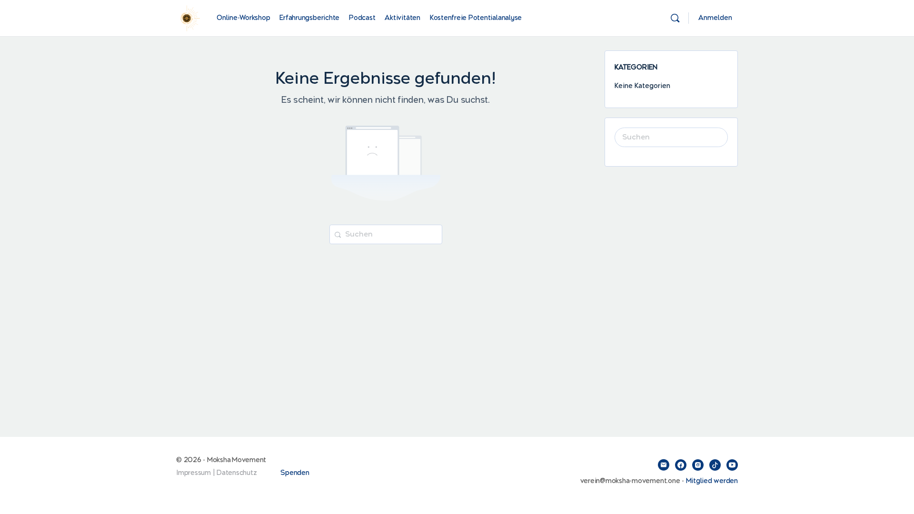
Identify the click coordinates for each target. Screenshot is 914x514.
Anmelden (715, 17)
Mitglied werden (712, 480)
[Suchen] (675, 18)
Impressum (193, 472)
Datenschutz (237, 472)
